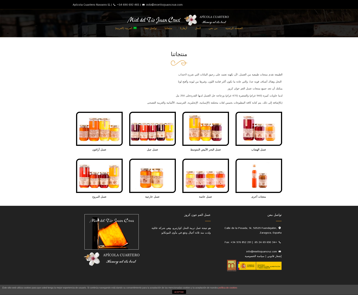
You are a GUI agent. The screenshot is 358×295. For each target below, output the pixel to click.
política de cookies (227, 287)
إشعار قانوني (274, 256)
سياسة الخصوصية (254, 256)
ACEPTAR (179, 292)
